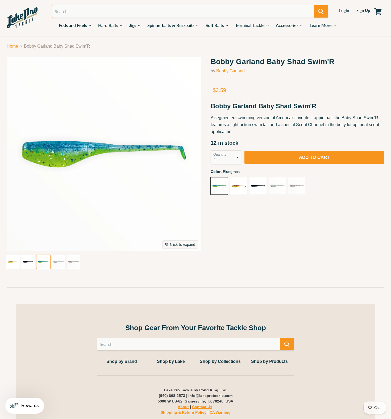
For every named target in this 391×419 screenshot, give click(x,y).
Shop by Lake (171, 361)
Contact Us (202, 407)
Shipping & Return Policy (183, 412)
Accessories (288, 25)
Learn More (321, 25)
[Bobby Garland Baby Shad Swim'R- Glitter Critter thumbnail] (58, 262)
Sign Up (363, 10)
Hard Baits (108, 25)
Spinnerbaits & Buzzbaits (171, 25)
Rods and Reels (73, 25)
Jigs (133, 25)
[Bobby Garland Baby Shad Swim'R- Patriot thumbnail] (73, 262)
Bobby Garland (230, 71)
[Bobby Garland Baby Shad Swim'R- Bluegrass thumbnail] (43, 262)
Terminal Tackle (250, 25)
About (183, 407)
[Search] (321, 11)
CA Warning (220, 412)
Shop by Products (269, 361)
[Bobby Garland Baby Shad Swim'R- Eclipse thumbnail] (28, 262)
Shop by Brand (121, 361)
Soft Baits (215, 25)
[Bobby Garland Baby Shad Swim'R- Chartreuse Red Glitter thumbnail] (13, 262)
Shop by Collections (220, 361)
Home (12, 46)
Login (344, 10)
